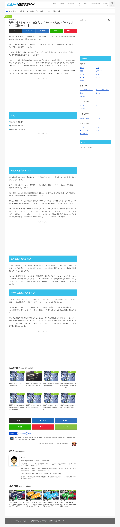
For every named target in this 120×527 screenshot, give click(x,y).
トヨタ (82, 68)
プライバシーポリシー (21, 521)
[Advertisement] (43, 95)
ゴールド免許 (22, 433)
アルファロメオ (85, 118)
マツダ (82, 77)
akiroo (23, 457)
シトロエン (99, 105)
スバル (82, 80)
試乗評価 (62, 4)
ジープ (98, 127)
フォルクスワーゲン (102, 90)
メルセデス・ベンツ (86, 90)
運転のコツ (71, 4)
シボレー (99, 131)
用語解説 (105, 4)
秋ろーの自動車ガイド (51, 521)
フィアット (99, 118)
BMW (81, 93)
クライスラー (84, 134)
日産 (81, 71)
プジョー (83, 108)
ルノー (82, 105)
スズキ (98, 74)
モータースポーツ (95, 4)
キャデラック (84, 131)
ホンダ (82, 74)
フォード (83, 127)
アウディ (99, 93)
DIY (79, 4)
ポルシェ (83, 96)
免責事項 (33, 521)
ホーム (54, 4)
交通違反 (31, 433)
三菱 (97, 68)
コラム (85, 4)
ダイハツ (99, 71)
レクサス (99, 77)
